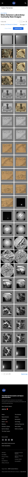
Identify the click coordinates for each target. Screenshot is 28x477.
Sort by (3, 24)
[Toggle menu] (2, 3)
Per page (22, 24)
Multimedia (4, 13)
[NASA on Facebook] (3, 440)
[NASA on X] (9, 440)
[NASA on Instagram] (6, 440)
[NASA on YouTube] (12, 440)
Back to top (24, 374)
